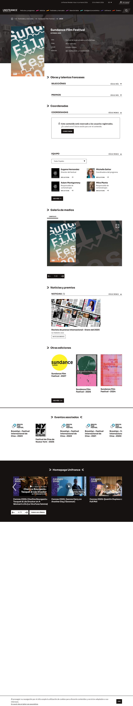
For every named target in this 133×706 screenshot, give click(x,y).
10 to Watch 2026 (98, 2)
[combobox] (69, 161)
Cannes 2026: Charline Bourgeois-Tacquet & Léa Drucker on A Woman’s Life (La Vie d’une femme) (28, 501)
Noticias (42, 10)
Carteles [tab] (52, 216)
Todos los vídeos (38, 512)
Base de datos (74, 10)
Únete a (118, 10)
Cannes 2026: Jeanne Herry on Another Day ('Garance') (64, 500)
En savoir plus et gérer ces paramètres (24, 704)
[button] (117, 226)
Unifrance (107, 10)
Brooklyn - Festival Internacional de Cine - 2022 (69, 433)
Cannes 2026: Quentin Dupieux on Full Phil (104, 500)
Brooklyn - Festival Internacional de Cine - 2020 (119, 433)
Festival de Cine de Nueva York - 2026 (45, 440)
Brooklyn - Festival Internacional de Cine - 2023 (20, 433)
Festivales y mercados (57, 10)
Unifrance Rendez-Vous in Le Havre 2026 (74, 2)
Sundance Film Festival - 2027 (58, 374)
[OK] (119, 701)
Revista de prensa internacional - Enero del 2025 (75, 330)
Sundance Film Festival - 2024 (108, 390)
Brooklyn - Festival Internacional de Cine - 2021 (94, 433)
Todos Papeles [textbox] (59, 161)
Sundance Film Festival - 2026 (83, 390)
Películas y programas (27, 10)
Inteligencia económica (91, 10)
